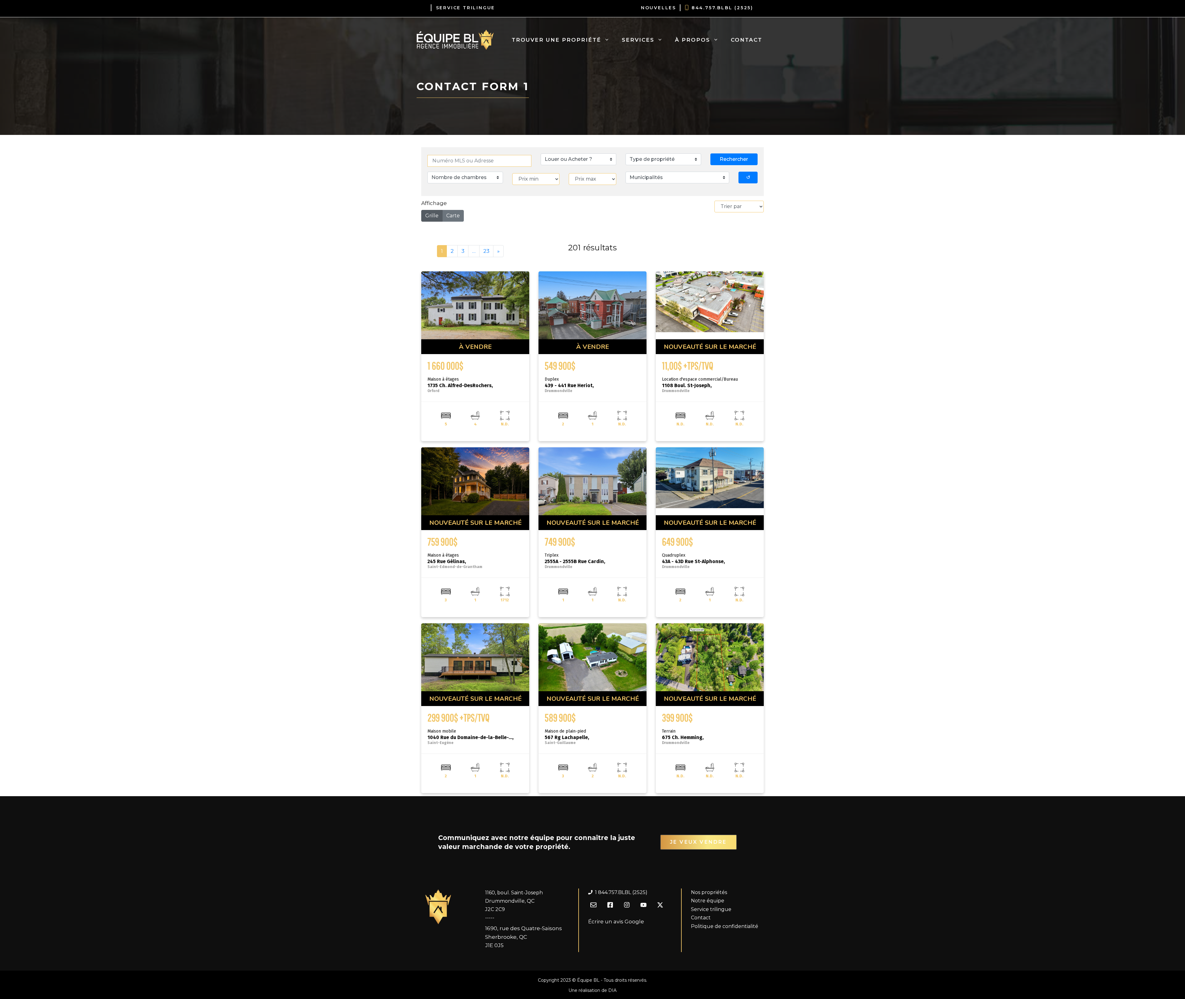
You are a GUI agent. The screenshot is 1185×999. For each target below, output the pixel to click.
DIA (612, 990)
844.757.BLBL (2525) (722, 7)
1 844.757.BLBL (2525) (621, 892)
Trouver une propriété (556, 40)
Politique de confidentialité (724, 926)
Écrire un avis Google (616, 921)
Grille (432, 216)
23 (486, 251)
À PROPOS (692, 40)
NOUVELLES (658, 7)
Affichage (434, 203)
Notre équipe (707, 901)
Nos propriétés (709, 892)
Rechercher (734, 159)
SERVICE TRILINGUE (465, 7)
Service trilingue (711, 909)
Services (638, 40)
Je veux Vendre (698, 842)
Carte (453, 216)
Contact (746, 40)
